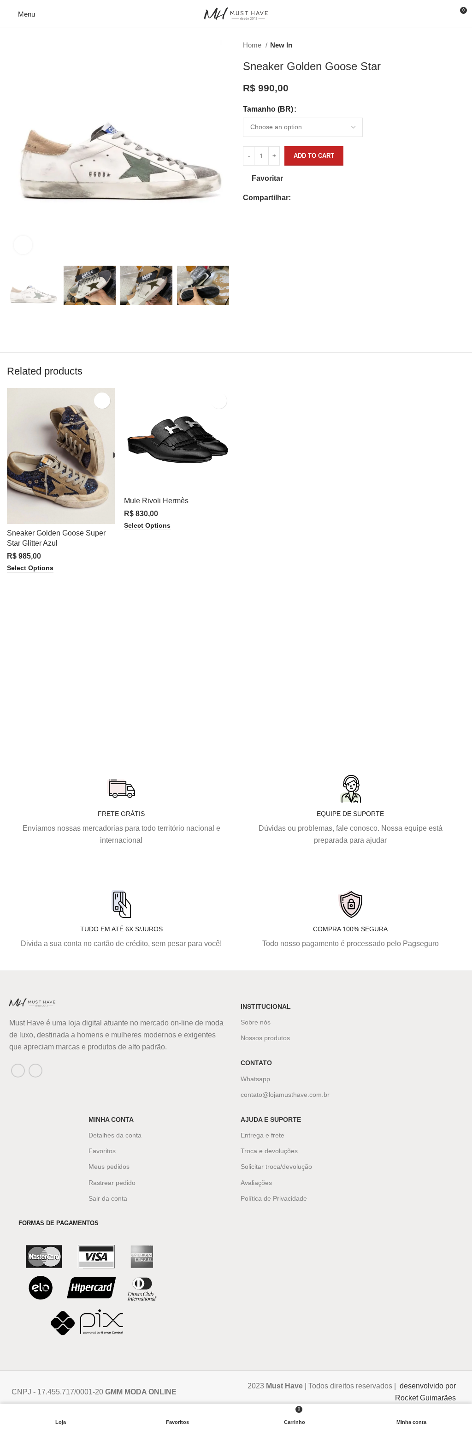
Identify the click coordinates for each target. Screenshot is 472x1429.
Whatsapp (255, 1079)
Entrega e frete (262, 1135)
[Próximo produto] (460, 45)
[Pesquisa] (443, 14)
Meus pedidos (109, 1166)
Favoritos (102, 1151)
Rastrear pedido (112, 1182)
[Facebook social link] (298, 198)
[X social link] (309, 198)
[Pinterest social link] (319, 198)
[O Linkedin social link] (330, 198)
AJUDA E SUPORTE (271, 1119)
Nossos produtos (265, 1038)
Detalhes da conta (115, 1135)
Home (253, 45)
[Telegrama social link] (341, 198)
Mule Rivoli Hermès (156, 501)
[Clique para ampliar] (23, 245)
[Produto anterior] (442, 45)
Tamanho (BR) (268, 109)
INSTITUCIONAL (266, 1006)
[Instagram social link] (35, 1071)
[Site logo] (236, 13)
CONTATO (256, 1062)
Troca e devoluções (269, 1151)
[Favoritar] (102, 401)
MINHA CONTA (111, 1119)
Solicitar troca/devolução (276, 1166)
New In (281, 45)
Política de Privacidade (274, 1198)
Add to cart (314, 155)
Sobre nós (256, 1022)
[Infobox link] (115, 1392)
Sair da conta (107, 1198)
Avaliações (256, 1182)
